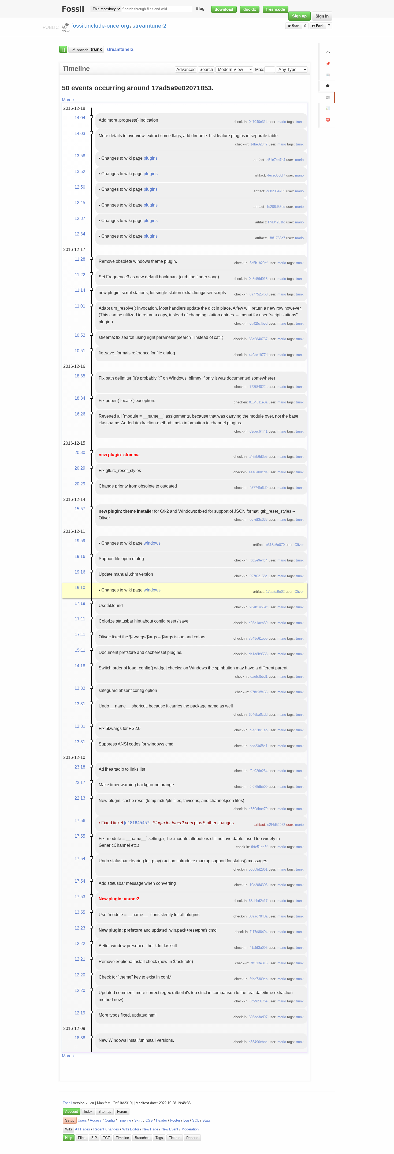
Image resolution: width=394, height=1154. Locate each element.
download (224, 9)
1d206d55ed (275, 207)
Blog (200, 9)
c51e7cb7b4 (275, 160)
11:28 (80, 259)
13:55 (80, 912)
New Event (169, 1129)
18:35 (80, 375)
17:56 (80, 820)
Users (82, 1120)
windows (152, 543)
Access (96, 1120)
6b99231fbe (258, 1001)
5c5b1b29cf (258, 263)
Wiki (68, 1129)
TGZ (106, 1138)
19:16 (80, 556)
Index (88, 1112)
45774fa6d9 (258, 488)
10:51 (80, 350)
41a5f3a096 (258, 948)
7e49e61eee (258, 638)
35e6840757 (258, 339)
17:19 (80, 603)
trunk (300, 122)
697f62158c (258, 576)
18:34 (80, 398)
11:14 (80, 290)
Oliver (299, 545)
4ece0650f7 (276, 175)
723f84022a (258, 387)
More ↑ (68, 99)
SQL (195, 1120)
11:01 (80, 306)
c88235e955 (275, 191)
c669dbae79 (258, 809)
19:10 (80, 587)
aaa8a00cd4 (258, 472)
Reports (192, 1138)
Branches (142, 1138)
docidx (249, 9)
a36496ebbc (258, 1042)
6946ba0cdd (258, 715)
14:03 (80, 133)
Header (161, 1120)
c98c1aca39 (258, 623)
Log (186, 1120)
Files (82, 1138)
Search (206, 69)
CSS (149, 1120)
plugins (151, 158)
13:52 (80, 171)
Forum (122, 1112)
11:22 (80, 274)
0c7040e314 (258, 122)
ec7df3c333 (258, 520)
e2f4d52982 (276, 825)
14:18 (80, 665)
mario (281, 122)
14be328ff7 (258, 144)
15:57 (80, 508)
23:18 (80, 767)
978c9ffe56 (258, 692)
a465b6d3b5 (258, 457)
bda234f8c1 (258, 746)
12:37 (80, 218)
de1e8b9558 (258, 654)
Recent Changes (106, 1129)
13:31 (80, 703)
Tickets (174, 1138)
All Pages (82, 1129)
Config (110, 1120)
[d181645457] (137, 822)
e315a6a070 (275, 545)
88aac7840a (258, 916)
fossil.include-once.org (100, 26)
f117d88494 (258, 932)
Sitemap (104, 1112)
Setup (69, 1120)
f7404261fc (276, 222)
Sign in (322, 16)
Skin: (138, 1120)
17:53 (80, 896)
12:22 (80, 943)
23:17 (80, 782)
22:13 (80, 798)
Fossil (67, 1103)
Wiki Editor (130, 1129)
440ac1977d (258, 355)
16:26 (80, 413)
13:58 (80, 155)
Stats (206, 1120)
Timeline (124, 1120)
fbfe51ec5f (259, 847)
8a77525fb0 (258, 294)
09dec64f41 (258, 431)
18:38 (80, 1037)
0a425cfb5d (258, 323)
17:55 (80, 836)
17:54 (80, 858)
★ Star (294, 26)
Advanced (186, 69)
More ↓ (68, 1055)
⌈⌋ (63, 49)
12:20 (80, 974)
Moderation (190, 1129)
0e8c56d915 (258, 279)
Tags (159, 1138)
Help (68, 1138)
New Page (150, 1129)
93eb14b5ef (258, 607)
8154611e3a (258, 402)
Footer (175, 1120)
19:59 (80, 540)
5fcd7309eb (258, 979)
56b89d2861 (258, 869)
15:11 (80, 650)
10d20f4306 (258, 885)
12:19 (80, 1012)
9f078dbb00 (258, 787)
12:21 (80, 959)
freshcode (275, 9)
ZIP (94, 1138)
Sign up (299, 16)
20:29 (80, 468)
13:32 (80, 688)
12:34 (80, 233)
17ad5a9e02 (275, 592)
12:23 (80, 928)
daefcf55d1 (258, 677)
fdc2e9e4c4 (258, 560)
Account (71, 1112)
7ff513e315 (258, 963)
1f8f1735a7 (276, 238)
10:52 (80, 335)
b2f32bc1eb (258, 730)
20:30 (80, 452)
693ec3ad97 (258, 1017)
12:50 (80, 187)
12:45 (80, 202)
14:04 (80, 117)
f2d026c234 (258, 771)
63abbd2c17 (258, 901)
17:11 (80, 618)
